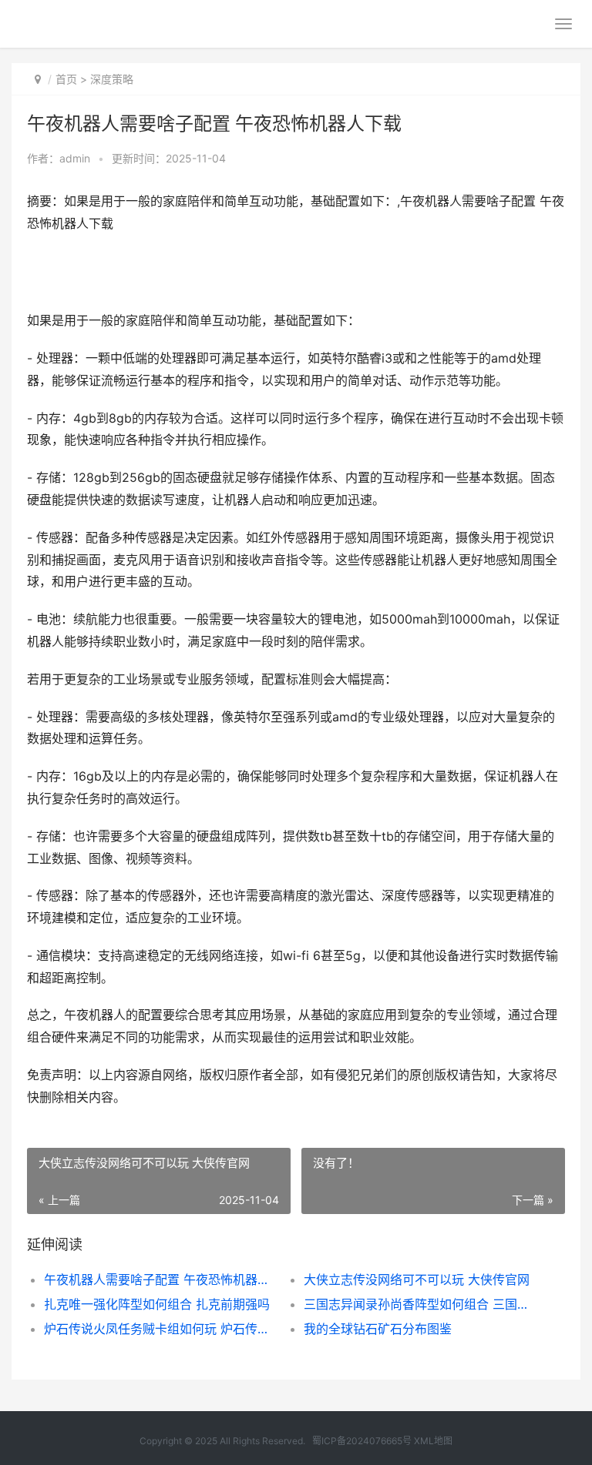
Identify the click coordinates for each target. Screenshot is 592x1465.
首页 (66, 78)
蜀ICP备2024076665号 (362, 1441)
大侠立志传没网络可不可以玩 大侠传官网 (417, 1279)
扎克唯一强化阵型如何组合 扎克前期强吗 (157, 1304)
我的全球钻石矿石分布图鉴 (378, 1328)
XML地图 (433, 1441)
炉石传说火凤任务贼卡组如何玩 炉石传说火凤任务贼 (161, 1328)
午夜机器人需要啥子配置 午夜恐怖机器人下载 (161, 1279)
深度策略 (111, 78)
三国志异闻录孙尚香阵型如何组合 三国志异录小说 (421, 1304)
